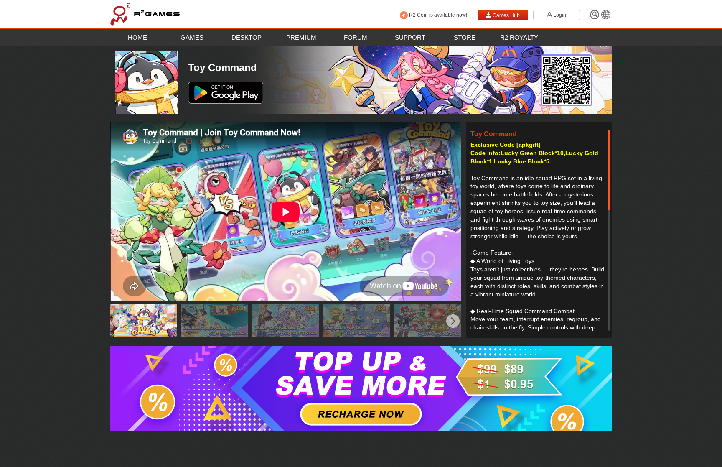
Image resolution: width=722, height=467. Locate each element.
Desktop (246, 37)
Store (464, 37)
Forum (355, 37)
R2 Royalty (519, 37)
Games (191, 37)
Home (137, 37)
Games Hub (503, 15)
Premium (301, 37)
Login (556, 15)
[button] (119, 322)
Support (410, 37)
